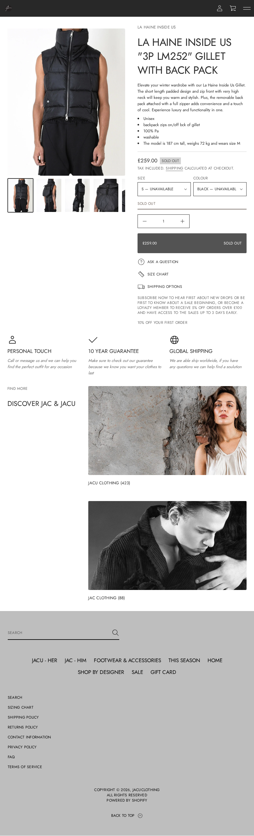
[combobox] (58, 632)
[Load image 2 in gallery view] (49, 195)
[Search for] (115, 632)
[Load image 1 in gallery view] (20, 195)
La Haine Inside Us (157, 27)
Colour (200, 178)
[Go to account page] (219, 8)
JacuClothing (146, 790)
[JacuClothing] (8, 8)
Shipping (174, 168)
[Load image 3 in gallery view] (77, 195)
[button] (233, 8)
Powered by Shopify (127, 800)
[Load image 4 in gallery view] (106, 195)
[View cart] (233, 8)
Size (141, 178)
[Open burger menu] (247, 8)
